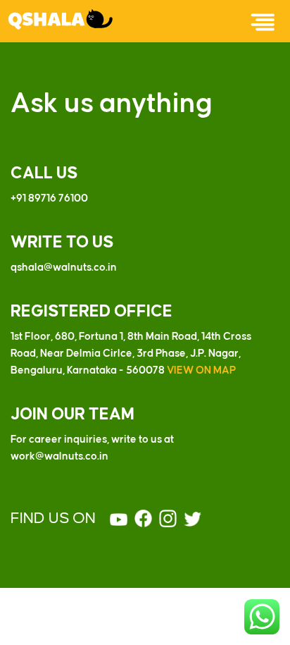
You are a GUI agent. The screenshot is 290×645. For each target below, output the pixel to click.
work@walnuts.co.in (59, 456)
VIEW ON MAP (201, 370)
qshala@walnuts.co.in (64, 268)
